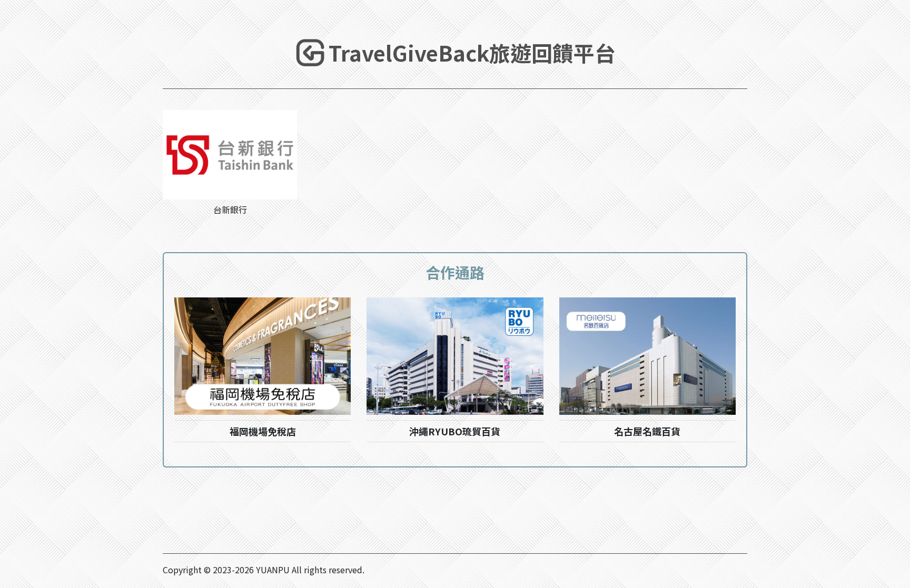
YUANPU (273, 569)
